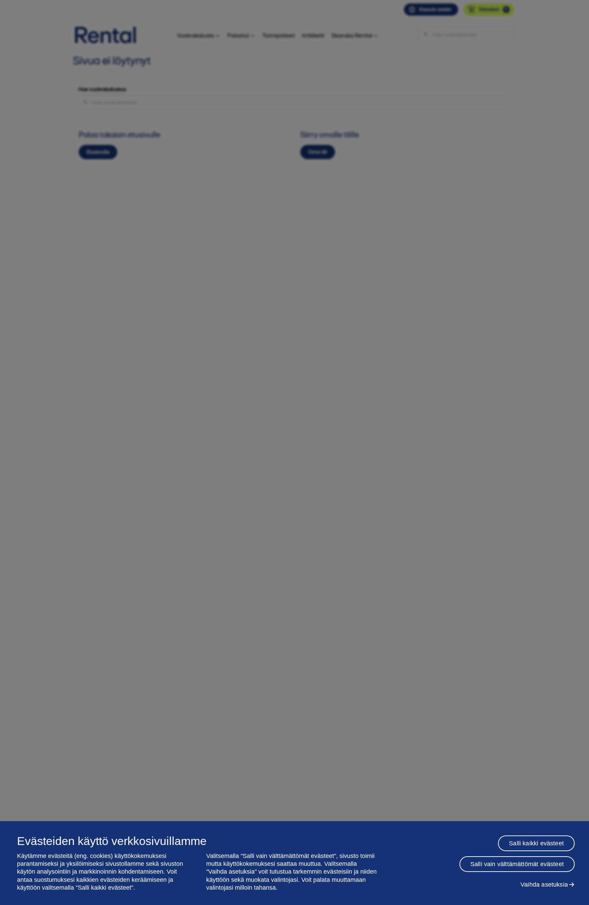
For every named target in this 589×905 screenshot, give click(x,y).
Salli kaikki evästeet (536, 843)
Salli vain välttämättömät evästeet (517, 864)
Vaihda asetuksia (544, 884)
